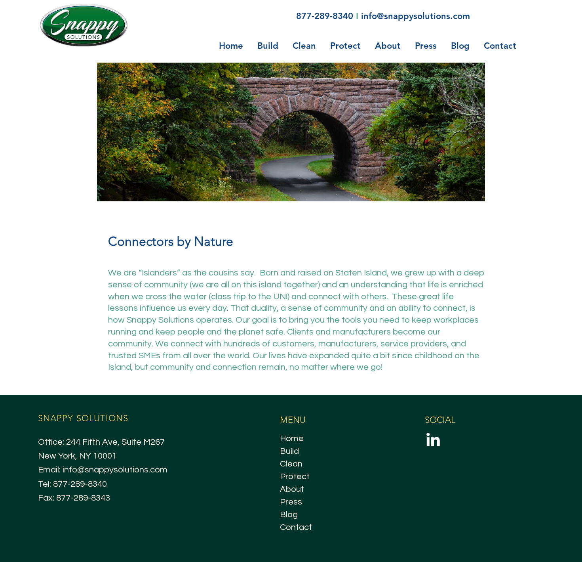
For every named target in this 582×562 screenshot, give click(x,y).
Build (289, 451)
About (292, 489)
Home (292, 438)
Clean (291, 463)
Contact (296, 527)
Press (291, 502)
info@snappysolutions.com (415, 16)
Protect (295, 476)
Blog (289, 514)
